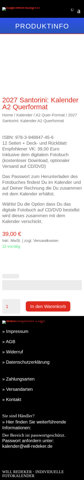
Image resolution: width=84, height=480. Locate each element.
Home (7, 115)
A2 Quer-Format (50, 115)
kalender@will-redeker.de (27, 446)
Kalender (24, 115)
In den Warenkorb (48, 306)
